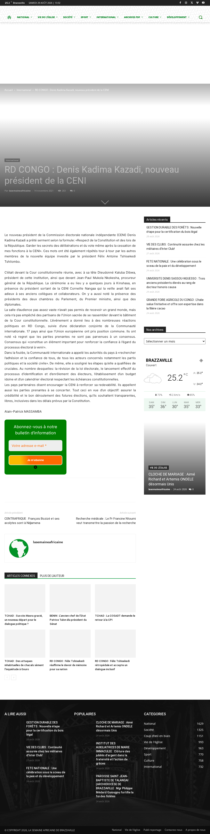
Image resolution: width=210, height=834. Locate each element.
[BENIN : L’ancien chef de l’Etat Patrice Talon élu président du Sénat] (70, 598)
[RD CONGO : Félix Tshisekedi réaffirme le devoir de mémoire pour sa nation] (70, 644)
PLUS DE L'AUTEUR (52, 575)
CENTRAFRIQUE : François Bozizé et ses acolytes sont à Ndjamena (32, 521)
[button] (200, 17)
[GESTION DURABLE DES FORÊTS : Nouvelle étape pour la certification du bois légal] (14, 727)
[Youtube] (203, 3)
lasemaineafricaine (20, 190)
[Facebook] (180, 3)
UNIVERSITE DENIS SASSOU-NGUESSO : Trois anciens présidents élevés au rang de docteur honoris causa (175, 283)
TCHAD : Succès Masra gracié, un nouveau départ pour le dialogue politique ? (23, 619)
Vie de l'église (158, 467)
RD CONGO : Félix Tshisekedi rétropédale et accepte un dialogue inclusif (112, 665)
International (24, 90)
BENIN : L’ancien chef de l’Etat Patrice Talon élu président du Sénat (68, 619)
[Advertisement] (105, 53)
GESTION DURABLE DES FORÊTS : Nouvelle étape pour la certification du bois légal (174, 229)
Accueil (9, 90)
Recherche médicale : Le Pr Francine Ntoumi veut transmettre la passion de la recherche (106, 521)
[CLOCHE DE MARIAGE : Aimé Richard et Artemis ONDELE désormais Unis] (174, 458)
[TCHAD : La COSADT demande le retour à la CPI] (115, 598)
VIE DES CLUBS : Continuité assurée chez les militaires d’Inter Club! (175, 246)
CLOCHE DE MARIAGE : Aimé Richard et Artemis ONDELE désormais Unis (171, 479)
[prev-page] (7, 677)
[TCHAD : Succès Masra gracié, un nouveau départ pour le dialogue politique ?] (25, 598)
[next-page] (13, 677)
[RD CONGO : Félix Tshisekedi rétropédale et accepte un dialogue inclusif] (115, 644)
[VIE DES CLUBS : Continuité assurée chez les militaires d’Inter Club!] (14, 751)
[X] (191, 3)
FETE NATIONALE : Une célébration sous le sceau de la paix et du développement (173, 263)
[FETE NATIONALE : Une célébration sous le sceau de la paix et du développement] (14, 772)
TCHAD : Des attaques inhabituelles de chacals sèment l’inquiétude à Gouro (24, 665)
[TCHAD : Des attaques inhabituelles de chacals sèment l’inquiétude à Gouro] (25, 644)
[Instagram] (186, 3)
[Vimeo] (197, 3)
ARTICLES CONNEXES (21, 575)
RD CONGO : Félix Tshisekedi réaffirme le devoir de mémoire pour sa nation (68, 665)
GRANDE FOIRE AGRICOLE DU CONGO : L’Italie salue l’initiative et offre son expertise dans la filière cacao (175, 304)
